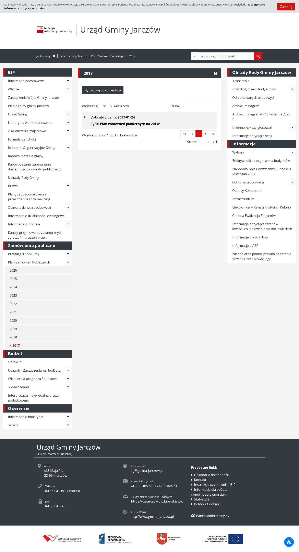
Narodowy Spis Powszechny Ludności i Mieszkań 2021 (261, 171)
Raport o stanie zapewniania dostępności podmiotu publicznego (35, 166)
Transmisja (240, 81)
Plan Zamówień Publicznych (108, 56)
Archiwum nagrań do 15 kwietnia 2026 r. (261, 116)
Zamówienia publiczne (73, 56)
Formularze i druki (22, 139)
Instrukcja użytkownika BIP (215, 484)
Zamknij (286, 6)
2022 (13, 304)
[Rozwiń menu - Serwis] (68, 425)
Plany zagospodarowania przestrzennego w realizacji (29, 196)
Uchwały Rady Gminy (23, 177)
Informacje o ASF (245, 245)
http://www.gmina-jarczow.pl (152, 516)
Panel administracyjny (212, 516)
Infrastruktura (243, 199)
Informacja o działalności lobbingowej (36, 216)
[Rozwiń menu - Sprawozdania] (68, 387)
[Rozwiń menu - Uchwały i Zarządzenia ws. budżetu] (68, 370)
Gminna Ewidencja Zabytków (254, 215)
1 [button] (199, 134)
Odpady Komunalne (247, 190)
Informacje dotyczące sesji (252, 136)
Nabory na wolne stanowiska (30, 122)
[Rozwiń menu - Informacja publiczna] (68, 224)
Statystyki (201, 499)
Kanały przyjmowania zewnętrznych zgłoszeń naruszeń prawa (35, 235)
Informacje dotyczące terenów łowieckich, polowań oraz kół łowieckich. (262, 226)
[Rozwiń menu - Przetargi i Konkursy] (68, 254)
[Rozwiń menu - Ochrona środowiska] (292, 182)
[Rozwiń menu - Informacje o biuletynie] (68, 417)
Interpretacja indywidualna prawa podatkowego (33, 398)
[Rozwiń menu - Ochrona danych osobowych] (68, 207)
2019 (13, 329)
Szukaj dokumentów (105, 90)
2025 (13, 279)
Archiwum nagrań (245, 106)
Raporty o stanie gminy (25, 156)
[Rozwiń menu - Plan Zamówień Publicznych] (68, 262)
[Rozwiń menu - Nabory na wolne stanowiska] (68, 123)
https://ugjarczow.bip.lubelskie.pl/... (157, 501)
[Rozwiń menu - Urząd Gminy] (68, 114)
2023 (13, 295)
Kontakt (200, 479)
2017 (132, 56)
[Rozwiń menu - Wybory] (292, 152)
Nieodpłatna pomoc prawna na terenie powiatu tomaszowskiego (261, 256)
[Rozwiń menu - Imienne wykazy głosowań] (292, 127)
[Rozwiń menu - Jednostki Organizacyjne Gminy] (68, 148)
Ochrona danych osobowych (29, 207)
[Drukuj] (215, 73)
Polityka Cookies (206, 504)
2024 (13, 287)
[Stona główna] (53, 56)
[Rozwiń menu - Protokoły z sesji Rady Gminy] (292, 89)
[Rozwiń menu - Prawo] (68, 186)
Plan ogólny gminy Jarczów (28, 106)
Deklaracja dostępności (211, 475)
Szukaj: (175, 106)
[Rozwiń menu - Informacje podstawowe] (68, 81)
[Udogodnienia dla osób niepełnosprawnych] (289, 542)
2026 (13, 270)
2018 (13, 337)
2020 (13, 320)
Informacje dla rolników (250, 237)
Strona (192, 141)
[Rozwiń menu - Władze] (68, 89)
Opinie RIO (16, 362)
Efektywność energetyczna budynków (261, 160)
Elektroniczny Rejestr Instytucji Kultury (261, 207)
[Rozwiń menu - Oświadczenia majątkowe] (68, 131)
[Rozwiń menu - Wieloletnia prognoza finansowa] (68, 379)
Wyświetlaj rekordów (105, 106)
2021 (13, 312)
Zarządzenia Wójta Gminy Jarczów (33, 97)
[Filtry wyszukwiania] (194, 56)
